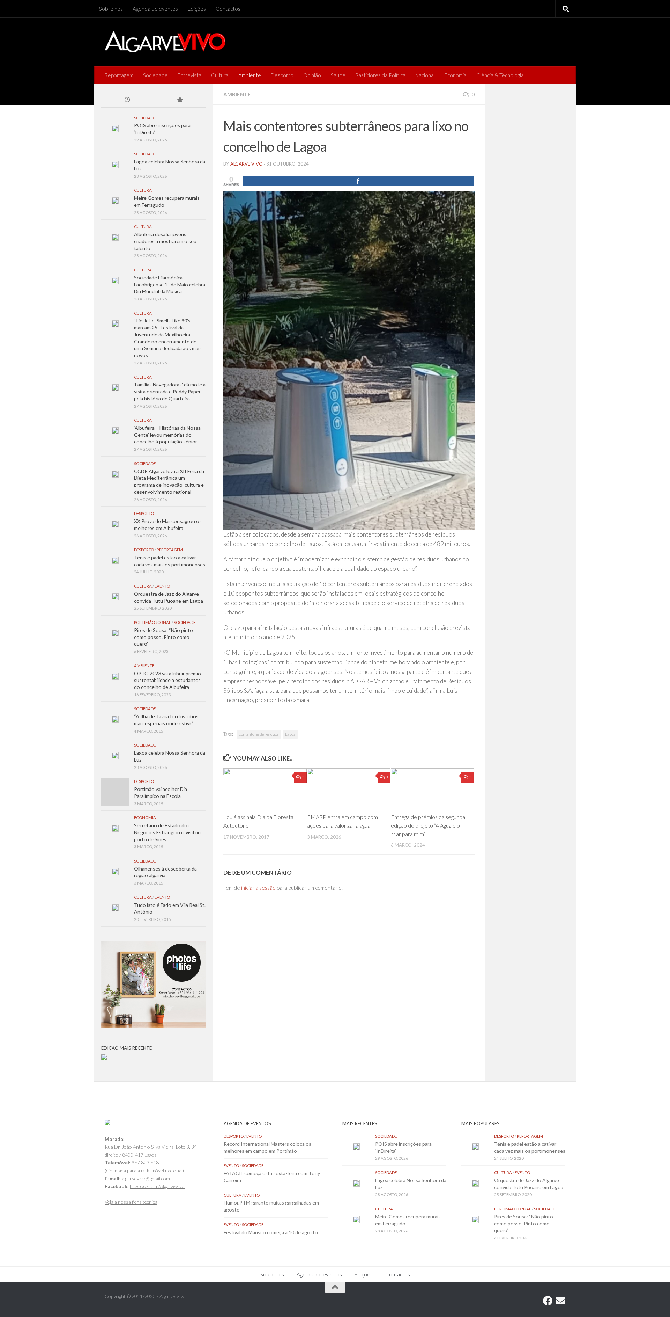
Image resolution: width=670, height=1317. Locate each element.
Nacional (425, 75)
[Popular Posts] (180, 100)
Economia (456, 75)
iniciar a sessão (258, 888)
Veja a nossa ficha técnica (131, 1202)
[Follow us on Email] (560, 1301)
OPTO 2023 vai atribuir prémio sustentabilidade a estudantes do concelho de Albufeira (167, 680)
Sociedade (155, 75)
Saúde (338, 75)
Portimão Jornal (152, 622)
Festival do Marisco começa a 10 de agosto (271, 1232)
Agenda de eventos (155, 9)
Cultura (220, 75)
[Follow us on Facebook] (548, 1301)
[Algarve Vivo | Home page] (165, 41)
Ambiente (249, 75)
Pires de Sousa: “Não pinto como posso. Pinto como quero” (163, 637)
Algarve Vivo (246, 164)
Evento (162, 586)
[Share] (358, 181)
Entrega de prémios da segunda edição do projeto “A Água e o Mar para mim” (428, 825)
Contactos (228, 9)
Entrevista (189, 75)
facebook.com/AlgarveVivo (157, 1186)
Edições (197, 9)
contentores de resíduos (258, 734)
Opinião (312, 75)
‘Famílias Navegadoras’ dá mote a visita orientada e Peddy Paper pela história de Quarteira (170, 391)
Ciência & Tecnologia (500, 75)
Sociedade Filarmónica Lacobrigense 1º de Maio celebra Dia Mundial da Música (169, 284)
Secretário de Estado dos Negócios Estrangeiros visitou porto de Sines (167, 832)
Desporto (282, 75)
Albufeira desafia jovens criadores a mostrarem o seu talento (165, 241)
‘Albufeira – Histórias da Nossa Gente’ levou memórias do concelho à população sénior (167, 434)
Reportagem (118, 75)
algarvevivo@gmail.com (146, 1178)
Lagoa (290, 734)
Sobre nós (111, 9)
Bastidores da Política (380, 75)
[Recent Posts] (127, 100)
